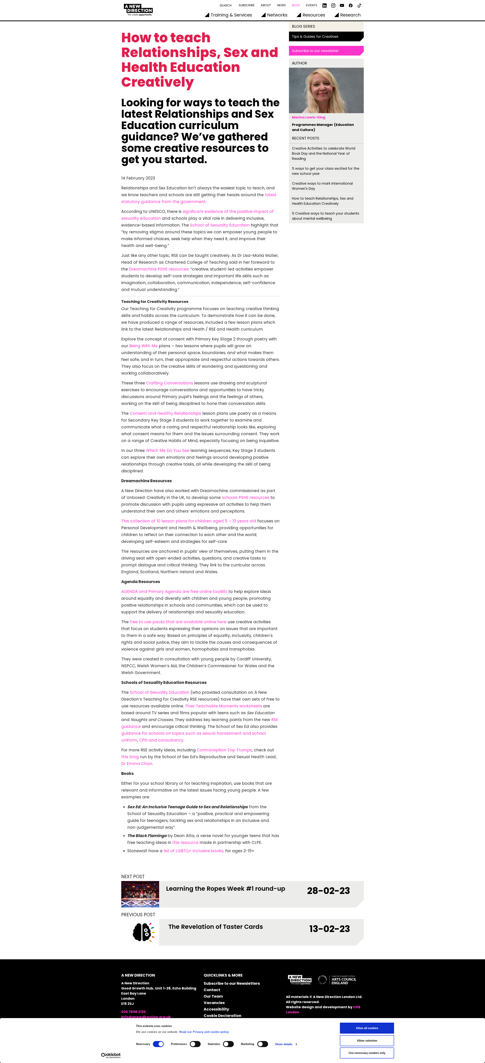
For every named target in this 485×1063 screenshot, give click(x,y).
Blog (296, 5)
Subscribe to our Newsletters (232, 983)
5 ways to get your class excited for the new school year (325, 171)
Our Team (213, 996)
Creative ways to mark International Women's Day (322, 186)
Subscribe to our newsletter (315, 50)
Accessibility (216, 1009)
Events (311, 5)
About (266, 5)
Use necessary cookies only (367, 1052)
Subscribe (247, 5)
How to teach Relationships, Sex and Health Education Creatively (322, 201)
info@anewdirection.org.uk (146, 1016)
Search (226, 5)
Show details (283, 1044)
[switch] (195, 1044)
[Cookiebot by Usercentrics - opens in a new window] (111, 1055)
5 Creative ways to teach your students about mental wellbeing (325, 216)
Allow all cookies (367, 1028)
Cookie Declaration (222, 1015)
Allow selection (367, 1040)
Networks (277, 15)
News (281, 5)
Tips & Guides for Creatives (315, 36)
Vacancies (214, 1002)
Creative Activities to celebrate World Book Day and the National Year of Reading (323, 153)
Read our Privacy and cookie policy (204, 1031)
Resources (314, 15)
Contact (212, 989)
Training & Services (231, 15)
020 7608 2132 (133, 1011)
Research (350, 15)
